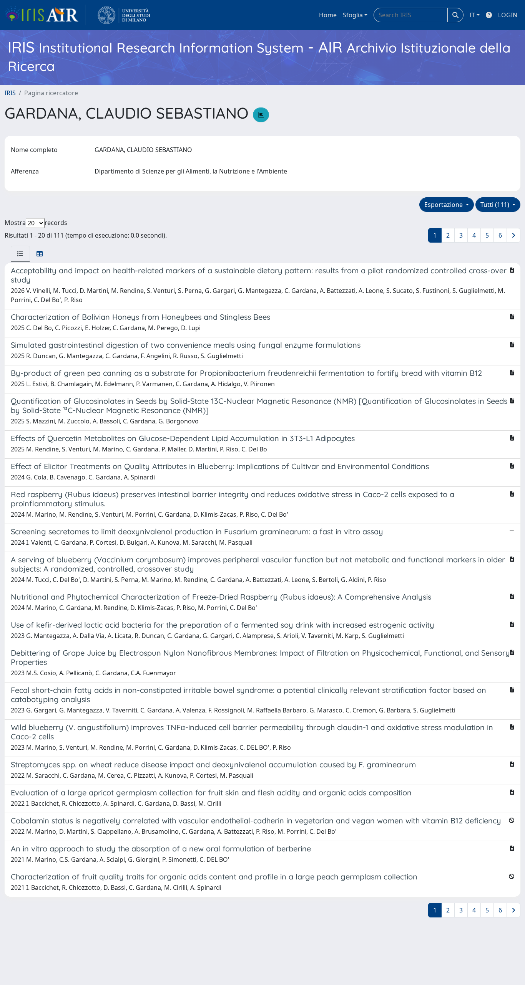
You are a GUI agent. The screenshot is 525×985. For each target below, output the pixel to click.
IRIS (10, 93)
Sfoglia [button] (353, 15)
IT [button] (472, 15)
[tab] (20, 254)
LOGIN (507, 15)
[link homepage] (45, 15)
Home (328, 15)
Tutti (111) (495, 204)
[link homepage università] (123, 15)
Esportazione (444, 204)
